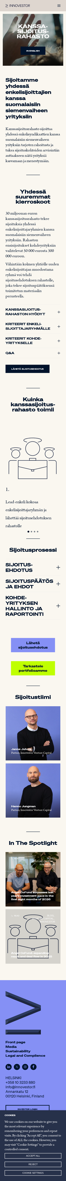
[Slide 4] (37, 531)
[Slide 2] (31, 531)
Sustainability (18, 1051)
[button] (59, 5)
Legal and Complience (25, 1055)
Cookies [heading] (10, 1115)
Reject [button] (33, 1164)
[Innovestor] (18, 5)
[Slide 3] (34, 531)
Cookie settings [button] (33, 1173)
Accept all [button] (33, 1156)
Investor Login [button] (27, 1109)
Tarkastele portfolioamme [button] (33, 668)
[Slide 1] (28, 531)
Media (11, 1047)
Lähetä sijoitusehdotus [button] (27, 368)
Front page (15, 1042)
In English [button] (33, 50)
